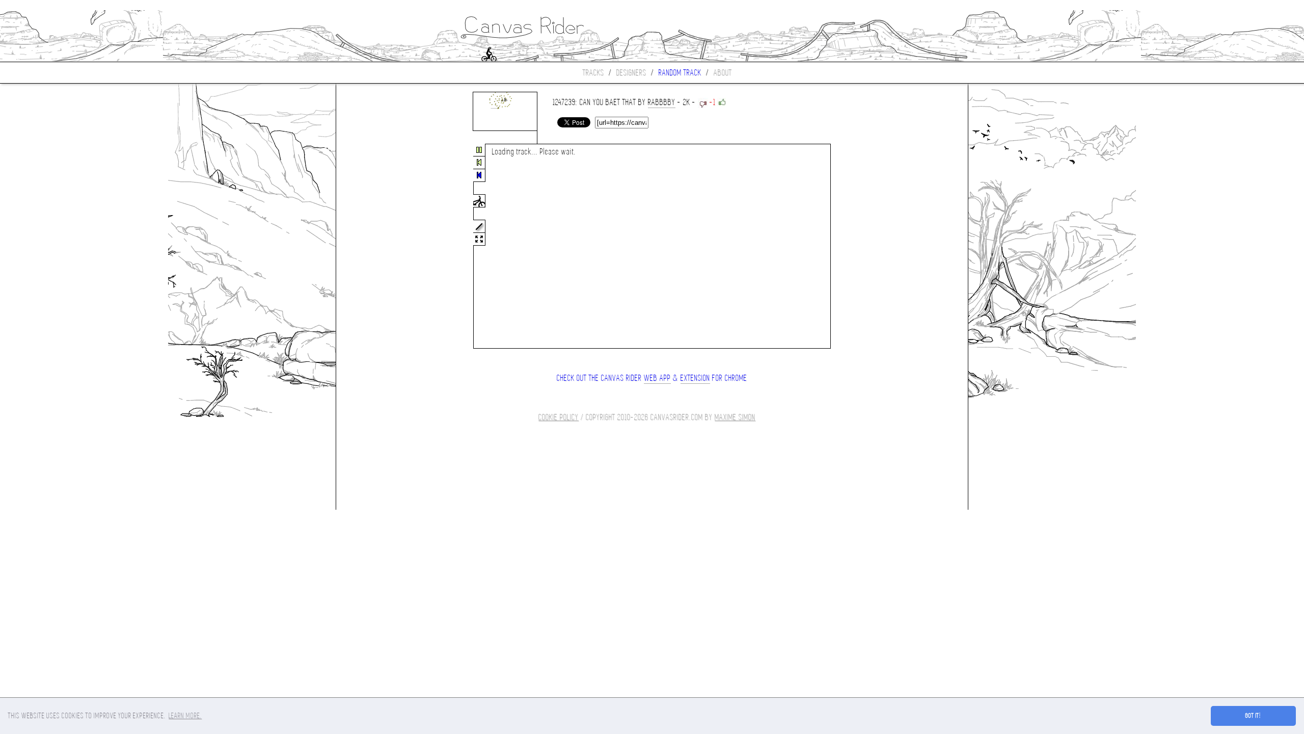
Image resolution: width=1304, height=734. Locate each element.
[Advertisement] (379, 247)
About (723, 72)
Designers (631, 72)
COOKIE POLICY (558, 417)
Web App (657, 378)
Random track (680, 72)
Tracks (593, 72)
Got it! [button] (1253, 716)
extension (695, 378)
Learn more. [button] (185, 715)
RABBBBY (661, 102)
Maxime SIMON (735, 417)
